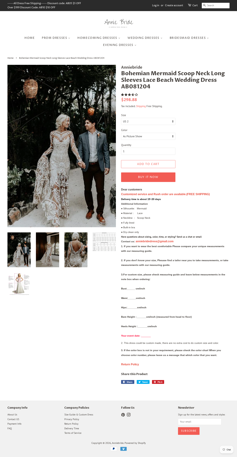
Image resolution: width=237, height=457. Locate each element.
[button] (129, 94)
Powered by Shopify (135, 443)
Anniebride (118, 443)
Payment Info (14, 423)
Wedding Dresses (144, 38)
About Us (12, 414)
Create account (174, 5)
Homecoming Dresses (97, 38)
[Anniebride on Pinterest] (123, 415)
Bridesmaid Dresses (188, 38)
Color (124, 130)
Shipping (141, 106)
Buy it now (148, 177)
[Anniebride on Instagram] (128, 415)
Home (29, 38)
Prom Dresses (55, 38)
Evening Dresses (118, 45)
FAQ (9, 428)
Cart (195, 5)
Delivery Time (71, 428)
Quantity (126, 145)
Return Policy (71, 423)
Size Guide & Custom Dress (78, 414)
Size (123, 115)
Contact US (13, 419)
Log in (155, 5)
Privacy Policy (71, 419)
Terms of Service (72, 432)
